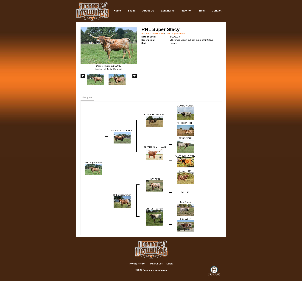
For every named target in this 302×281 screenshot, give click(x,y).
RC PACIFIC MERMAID (154, 147)
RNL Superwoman (176, 33)
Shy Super (185, 219)
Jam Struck (185, 202)
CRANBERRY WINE (185, 156)
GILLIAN (185, 192)
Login (169, 263)
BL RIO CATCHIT (185, 123)
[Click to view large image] (109, 45)
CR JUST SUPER (154, 208)
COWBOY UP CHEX (154, 114)
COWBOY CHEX (185, 105)
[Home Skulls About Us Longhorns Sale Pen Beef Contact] (167, 3)
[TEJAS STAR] (185, 146)
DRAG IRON (185, 171)
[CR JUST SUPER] (154, 217)
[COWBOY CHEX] (185, 113)
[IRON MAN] (154, 186)
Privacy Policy (137, 263)
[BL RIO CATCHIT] (185, 130)
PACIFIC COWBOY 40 (152, 33)
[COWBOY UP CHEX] (154, 121)
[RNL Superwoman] (122, 202)
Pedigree (87, 97)
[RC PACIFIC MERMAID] (154, 154)
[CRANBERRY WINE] (185, 162)
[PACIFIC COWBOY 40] (122, 137)
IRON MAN (154, 179)
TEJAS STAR (185, 138)
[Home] (92, 11)
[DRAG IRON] (185, 178)
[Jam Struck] (185, 210)
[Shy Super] (185, 226)
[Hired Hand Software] (214, 270)
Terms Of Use (155, 263)
